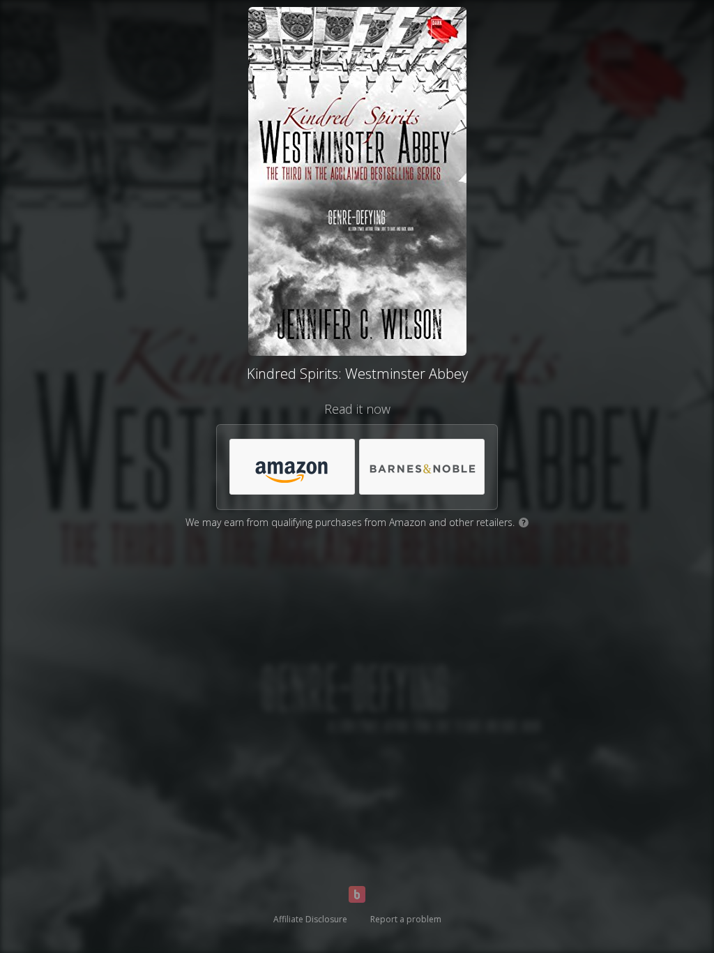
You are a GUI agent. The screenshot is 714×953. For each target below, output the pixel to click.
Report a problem (405, 919)
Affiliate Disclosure (310, 919)
